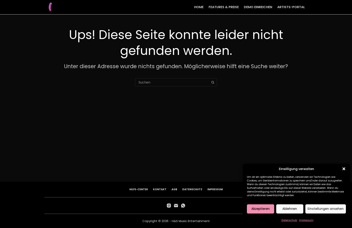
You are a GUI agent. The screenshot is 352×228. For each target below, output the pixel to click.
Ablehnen (289, 209)
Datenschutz (289, 220)
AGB (174, 189)
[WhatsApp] (183, 206)
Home (199, 7)
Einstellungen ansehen (326, 209)
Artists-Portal (291, 7)
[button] (344, 169)
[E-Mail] (176, 206)
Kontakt (159, 189)
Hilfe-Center (138, 189)
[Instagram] (169, 206)
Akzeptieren (260, 209)
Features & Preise (224, 7)
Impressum (306, 220)
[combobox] (172, 82)
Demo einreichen (258, 7)
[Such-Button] (213, 82)
